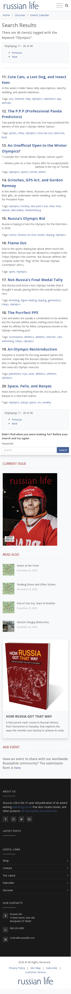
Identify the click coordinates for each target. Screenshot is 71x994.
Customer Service (35, 972)
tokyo (5, 304)
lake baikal (17, 210)
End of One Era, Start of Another (36, 603)
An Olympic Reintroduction (32, 349)
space (32, 402)
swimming (8, 341)
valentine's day (52, 98)
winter (42, 172)
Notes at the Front (28, 565)
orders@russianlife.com (22, 937)
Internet (19, 98)
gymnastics (54, 300)
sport (12, 271)
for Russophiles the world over (39, 811)
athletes (40, 337)
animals (6, 102)
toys (24, 373)
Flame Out (17, 242)
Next (14, 56)
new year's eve (39, 206)
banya (24, 402)
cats (59, 337)
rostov (13, 234)
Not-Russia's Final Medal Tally (35, 279)
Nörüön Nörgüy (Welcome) (33, 622)
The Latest (9, 875)
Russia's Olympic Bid (26, 218)
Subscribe (8, 882)
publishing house (22, 807)
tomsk (33, 172)
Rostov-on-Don (27, 234)
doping (50, 234)
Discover (8, 890)
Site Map (35, 968)
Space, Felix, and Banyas (30, 386)
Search (63, 450)
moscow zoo (45, 133)
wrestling (14, 300)
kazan (41, 234)
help (28, 98)
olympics (37, 98)
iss (39, 402)
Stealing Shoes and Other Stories (36, 584)
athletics (29, 337)
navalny (46, 402)
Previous (17, 52)
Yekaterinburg (33, 210)
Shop (6, 860)
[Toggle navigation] (59, 5)
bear (4, 137)
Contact (7, 868)
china (21, 133)
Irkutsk (6, 210)
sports (12, 133)
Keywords (7, 443)
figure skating (29, 300)
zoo (11, 98)
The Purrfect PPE (23, 312)
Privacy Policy (17, 968)
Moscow (59, 133)
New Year (55, 206)
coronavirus (16, 337)
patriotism (15, 373)
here (17, 767)
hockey (25, 206)
